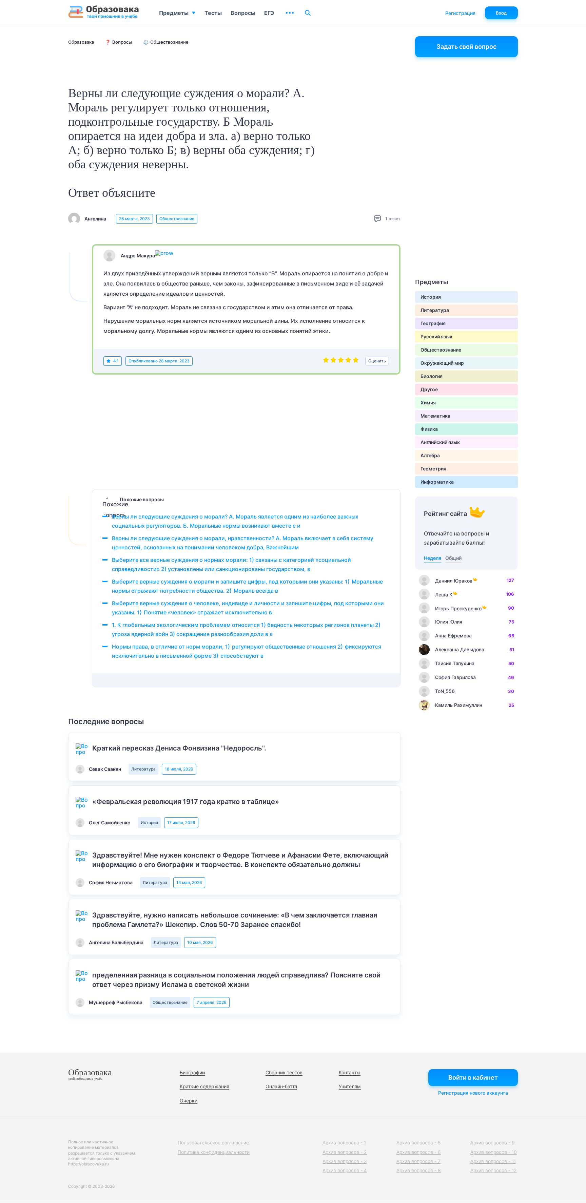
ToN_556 (445, 691)
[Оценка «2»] (333, 361)
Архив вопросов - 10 (493, 1152)
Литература (143, 769)
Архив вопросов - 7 (418, 1161)
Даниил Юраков (453, 581)
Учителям (350, 1086)
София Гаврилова (455, 677)
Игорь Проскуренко (458, 608)
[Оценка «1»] (326, 361)
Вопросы (243, 12)
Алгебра (430, 455)
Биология (432, 376)
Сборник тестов (284, 1072)
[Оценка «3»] (341, 361)
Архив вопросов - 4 (345, 1170)
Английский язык (440, 442)
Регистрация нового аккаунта (473, 1093)
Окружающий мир (442, 363)
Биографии (192, 1072)
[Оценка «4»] (348, 361)
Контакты (349, 1072)
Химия (428, 402)
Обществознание (176, 218)
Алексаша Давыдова (459, 649)
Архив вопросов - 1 (344, 1142)
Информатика (437, 482)
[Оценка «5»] (356, 361)
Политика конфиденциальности (214, 1152)
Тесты (213, 12)
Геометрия (433, 468)
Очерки (188, 1100)
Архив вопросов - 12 (493, 1170)
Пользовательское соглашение (213, 1142)
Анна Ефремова (453, 635)
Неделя (432, 558)
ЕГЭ (269, 12)
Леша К (443, 594)
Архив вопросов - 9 (492, 1142)
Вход (501, 13)
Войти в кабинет (473, 1077)
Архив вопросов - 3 (345, 1161)
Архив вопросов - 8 (418, 1170)
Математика (435, 416)
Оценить (377, 360)
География (433, 323)
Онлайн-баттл (281, 1086)
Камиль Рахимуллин (458, 705)
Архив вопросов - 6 (418, 1152)
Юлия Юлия (448, 622)
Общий (453, 558)
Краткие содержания (204, 1086)
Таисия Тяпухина (454, 663)
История (149, 822)
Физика (429, 429)
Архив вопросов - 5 (418, 1142)
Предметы (174, 12)
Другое (429, 389)
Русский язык (436, 336)
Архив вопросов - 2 (345, 1152)
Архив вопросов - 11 (493, 1161)
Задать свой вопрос (466, 46)
